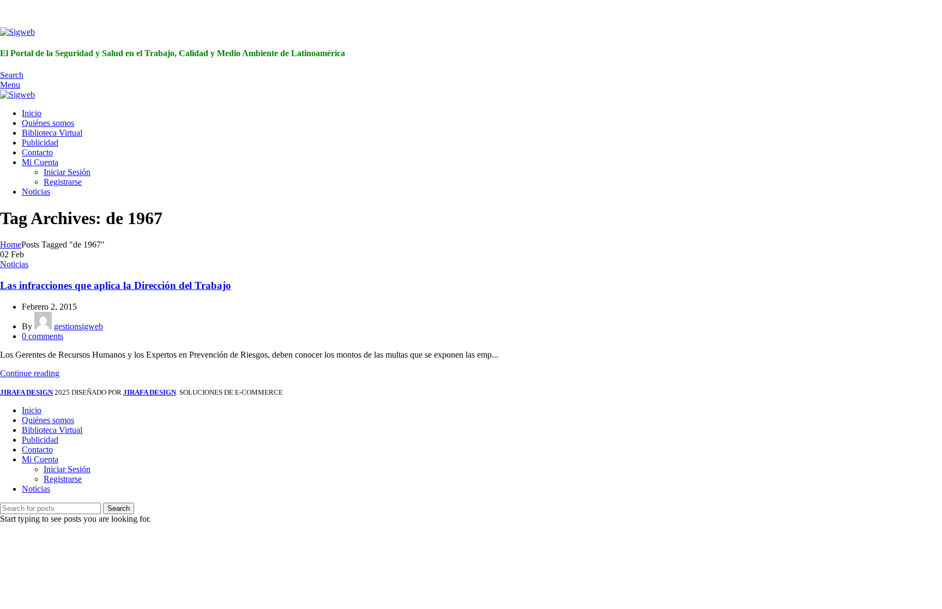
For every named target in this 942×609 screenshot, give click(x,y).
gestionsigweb (78, 326)
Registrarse (63, 181)
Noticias (14, 264)
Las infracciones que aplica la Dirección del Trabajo (115, 285)
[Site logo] (17, 32)
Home (10, 244)
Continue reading (29, 373)
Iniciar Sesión (67, 172)
